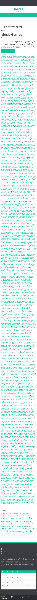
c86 (4, 107)
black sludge (17, 91)
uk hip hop (13, 480)
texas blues (4, 465)
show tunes (23, 429)
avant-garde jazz (20, 81)
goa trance (27, 269)
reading (8, 411)
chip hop (16, 122)
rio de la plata (31, 414)
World (22, 499)
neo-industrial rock (20, 357)
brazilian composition (15, 97)
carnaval (13, 112)
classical (21, 140)
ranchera (3, 409)
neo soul (7, 357)
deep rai (12, 207)
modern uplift (12, 349)
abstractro (3, 57)
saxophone (8, 423)
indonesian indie (19, 298)
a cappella (4, 56)
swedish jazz (7, 456)
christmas (30, 126)
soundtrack (32, 437)
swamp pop (30, 452)
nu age (19, 373)
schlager (13, 423)
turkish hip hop (10, 477)
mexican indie (12, 340)
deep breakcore (18, 170)
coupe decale (11, 153)
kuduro (12, 318)
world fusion (10, 500)
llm (27, 521)
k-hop (6, 316)
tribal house (16, 474)
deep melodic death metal (22, 195)
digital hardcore (21, 220)
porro (22, 390)
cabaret (8, 107)
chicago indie (19, 118)
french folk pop (15, 254)
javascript (17, 521)
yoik (5, 502)
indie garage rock (5, 294)
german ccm (26, 263)
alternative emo (8, 65)
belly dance (30, 88)
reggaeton (6, 412)
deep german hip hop (28, 184)
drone (9, 226)
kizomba (24, 317)
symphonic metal (9, 461)
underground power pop (19, 483)
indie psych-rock (20, 295)
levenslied (14, 323)
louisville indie (7, 326)
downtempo (4, 225)
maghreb (15, 327)
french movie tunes (15, 255)
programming (11, 526)
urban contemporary (14, 484)
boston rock (4, 96)
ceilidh (30, 112)
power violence (30, 396)
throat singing (21, 467)
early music (12, 230)
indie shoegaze (17, 296)
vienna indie (11, 489)
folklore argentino (8, 251)
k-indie (9, 316)
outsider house (29, 380)
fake (29, 244)
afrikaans (16, 60)
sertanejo (12, 426)
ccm (28, 112)
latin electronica (5, 321)
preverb (16, 398)
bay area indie (23, 87)
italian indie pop (13, 304)
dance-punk (10, 160)
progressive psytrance (16, 401)
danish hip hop (27, 160)
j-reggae (9, 308)
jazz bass (17, 311)
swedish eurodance (18, 453)
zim (26, 502)
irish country (19, 301)
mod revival (4, 346)
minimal (6, 343)
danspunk (15, 163)
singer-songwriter (5, 430)
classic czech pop (5, 131)
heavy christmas (29, 283)
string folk (16, 451)
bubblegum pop (15, 106)
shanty (9, 427)
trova (10, 475)
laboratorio (4, 320)
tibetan (27, 467)
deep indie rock (7, 191)
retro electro (4, 414)
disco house (12, 222)
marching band (15, 330)
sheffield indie (15, 427)
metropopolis (4, 340)
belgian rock (24, 88)
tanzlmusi (13, 462)
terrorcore (30, 464)
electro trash (15, 235)
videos (15, 531)
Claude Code (29, 516)
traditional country (5, 470)
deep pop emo (20, 203)
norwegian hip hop (27, 370)
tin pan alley (4, 468)
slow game (19, 434)
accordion (9, 57)
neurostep (9, 363)
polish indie (18, 386)
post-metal (20, 393)
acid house (15, 57)
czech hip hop (13, 159)
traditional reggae (30, 470)
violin (14, 495)
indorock (3, 299)
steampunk (32, 446)
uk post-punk (20, 480)
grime (17, 274)
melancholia (13, 333)
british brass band (8, 101)
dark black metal (29, 163)
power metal (10, 396)
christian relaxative (8, 126)
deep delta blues (5, 178)
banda (8, 84)
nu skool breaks (14, 374)
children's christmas (6, 119)
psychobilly (20, 405)
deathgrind (21, 167)
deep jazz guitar (14, 192)
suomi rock (11, 452)
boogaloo (7, 94)
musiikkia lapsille (8, 352)
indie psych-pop (11, 295)
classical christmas (28, 140)
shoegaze (17, 429)
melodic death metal (6, 335)
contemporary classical (14, 147)
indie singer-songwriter (27, 296)
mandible (28, 329)
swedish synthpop (5, 459)
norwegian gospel (18, 370)
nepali (7, 361)
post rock (20, 392)
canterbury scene (13, 110)
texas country (10, 465)
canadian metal (12, 109)
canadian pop (20, 109)
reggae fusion (27, 411)
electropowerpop (18, 238)
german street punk (28, 266)
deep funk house (12, 184)
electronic (23, 236)
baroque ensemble (10, 85)
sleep (22, 433)
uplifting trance (5, 484)
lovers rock (25, 326)
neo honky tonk (20, 355)
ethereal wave (8, 241)
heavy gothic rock (5, 285)
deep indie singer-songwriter (19, 191)
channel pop (23, 115)
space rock (21, 440)
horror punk (10, 288)
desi (21, 219)
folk (9, 250)
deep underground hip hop (14, 216)
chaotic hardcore (21, 116)
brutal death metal (10, 104)
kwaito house (28, 318)
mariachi (21, 330)
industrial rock (22, 299)
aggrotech (31, 60)
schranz (18, 423)
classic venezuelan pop (13, 140)
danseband (4, 163)
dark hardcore (23, 165)
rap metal (10, 409)
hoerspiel (29, 286)
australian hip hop (9, 79)
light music (3, 324)
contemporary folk (5, 148)
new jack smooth (8, 364)
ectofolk (13, 232)
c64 (2, 107)
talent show (4, 462)
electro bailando (5, 233)
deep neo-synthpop (30, 198)
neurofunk (3, 363)
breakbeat (21, 98)
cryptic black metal (14, 156)
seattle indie (28, 424)
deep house (9, 189)
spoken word (21, 446)
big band (21, 90)
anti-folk (14, 72)
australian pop (25, 79)
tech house (18, 462)
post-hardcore (14, 393)
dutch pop (30, 229)
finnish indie (7, 248)
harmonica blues (19, 282)
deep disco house (20, 178)
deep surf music (12, 211)
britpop (14, 103)
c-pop (33, 106)
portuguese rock (14, 392)
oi (15, 376)
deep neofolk (4, 200)
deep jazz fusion (5, 192)
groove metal (4, 276)
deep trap (19, 214)
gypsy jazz (3, 277)
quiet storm (14, 408)
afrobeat (20, 60)
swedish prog (14, 458)
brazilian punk (14, 98)
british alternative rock (25, 100)
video (8, 531)
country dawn (17, 151)
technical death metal (6, 464)
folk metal (20, 250)
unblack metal (4, 481)
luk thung (3, 327)
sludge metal (25, 434)
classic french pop (30, 132)
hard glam (8, 279)
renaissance (30, 412)
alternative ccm (16, 63)
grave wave (19, 273)
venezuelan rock (28, 487)
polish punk (4, 387)
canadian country (21, 107)
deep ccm (3, 172)
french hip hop (23, 254)
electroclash (12, 236)
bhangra (16, 90)
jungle (2, 316)
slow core (13, 434)
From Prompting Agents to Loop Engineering (12, 558)
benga (12, 90)
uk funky (3, 480)
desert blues (16, 219)
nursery (33, 374)
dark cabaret (4, 165)
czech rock (19, 159)
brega (2, 100)
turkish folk (4, 477)
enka (5, 239)
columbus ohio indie (22, 144)
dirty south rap (29, 220)
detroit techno (7, 220)
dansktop (9, 163)
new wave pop (29, 365)
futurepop (3, 260)
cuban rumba (23, 156)
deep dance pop (28, 175)
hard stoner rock (27, 279)
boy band (26, 96)
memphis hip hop (13, 338)
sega (32, 424)
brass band (32, 96)
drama (19, 225)
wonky (14, 499)
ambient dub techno (15, 69)
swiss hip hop (17, 459)
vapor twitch (25, 486)
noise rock (9, 368)
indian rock (14, 291)
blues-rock (18, 93)
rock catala (11, 415)
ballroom (3, 84)
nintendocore (15, 367)
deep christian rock (29, 172)
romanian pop (23, 417)
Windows (20, 531)
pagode (15, 382)
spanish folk (4, 442)
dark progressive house (15, 166)
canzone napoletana (29, 110)
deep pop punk (28, 203)
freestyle (3, 254)
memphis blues (5, 338)
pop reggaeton (7, 390)
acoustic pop (12, 59)
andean (19, 71)
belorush (3, 90)
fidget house (23, 245)
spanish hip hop (11, 442)
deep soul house (13, 208)
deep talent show (28, 213)
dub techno (14, 228)
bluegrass (9, 93)
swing (12, 459)
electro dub (13, 233)
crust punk (7, 156)
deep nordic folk (31, 200)
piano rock (10, 385)
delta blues (18, 217)
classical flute (4, 141)
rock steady (4, 417)
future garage (29, 258)
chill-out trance (8, 120)
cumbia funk (4, 157)
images (7, 521)
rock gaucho (26, 415)
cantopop (20, 110)
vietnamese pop (18, 489)
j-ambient (30, 305)
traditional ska (4, 473)
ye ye (2, 502)
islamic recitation (12, 302)
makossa (28, 327)
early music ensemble (20, 230)
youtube (28, 531)
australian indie (18, 79)
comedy (30, 144)
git (28, 518)
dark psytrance (25, 166)
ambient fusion (24, 69)
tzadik (29, 478)
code (2, 518)
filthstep (3, 247)
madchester (9, 327)
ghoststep (17, 267)
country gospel (24, 151)
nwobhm (3, 376)
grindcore (21, 274)
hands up (14, 277)
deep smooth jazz (31, 207)
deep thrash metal (11, 214)
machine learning (5, 524)
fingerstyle (8, 247)
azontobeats (8, 82)
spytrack (27, 446)
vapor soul (19, 486)
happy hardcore (21, 277)
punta (31, 407)
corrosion (16, 150)
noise (28, 367)
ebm (9, 232)
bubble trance (27, 104)
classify (19, 143)
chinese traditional (9, 122)
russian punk (7, 421)
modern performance (25, 348)
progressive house (30, 399)
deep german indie (6, 185)
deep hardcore (13, 188)
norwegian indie (5, 371)
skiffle (2, 431)
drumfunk (6, 228)
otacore (3, 380)
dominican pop (5, 223)
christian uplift (24, 126)
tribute (21, 474)
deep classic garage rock (7, 173)
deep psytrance (24, 206)
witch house (9, 499)
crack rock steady (5, 154)
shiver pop (11, 429)
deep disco (13, 178)
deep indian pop (17, 189)
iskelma (6, 302)
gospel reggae (20, 270)
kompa (3, 318)
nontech (4, 54)
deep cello (9, 172)
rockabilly (16, 417)
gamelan (25, 260)
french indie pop (31, 254)
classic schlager (5, 138)
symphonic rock (17, 461)
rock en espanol (18, 415)
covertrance (23, 153)
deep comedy (27, 173)
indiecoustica (4, 298)
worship (24, 500)
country (28, 150)
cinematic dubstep (15, 128)
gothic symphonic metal (10, 273)
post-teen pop (17, 395)
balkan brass (29, 82)
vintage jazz (8, 492)
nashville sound (21, 354)
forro (29, 251)
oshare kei (25, 379)
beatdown (3, 88)
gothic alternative (29, 270)
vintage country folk (10, 490)
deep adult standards (6, 169)
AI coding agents (12, 513)
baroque (3, 85)
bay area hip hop (15, 87)
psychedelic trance (8, 405)
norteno (27, 368)
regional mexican (14, 412)
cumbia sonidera (18, 157)
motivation (4, 351)
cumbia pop (11, 157)
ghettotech (11, 267)
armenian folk (7, 75)
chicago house (12, 118)
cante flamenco (5, 110)
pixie (2, 386)
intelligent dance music (9, 301)
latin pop (29, 321)
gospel (8, 270)
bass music (25, 85)
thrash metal (4, 467)
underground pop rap (6, 483)
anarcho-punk (13, 71)
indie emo (12, 292)
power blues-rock (26, 395)
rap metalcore (17, 409)
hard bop (3, 279)
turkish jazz (17, 477)
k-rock (16, 316)
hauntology (4, 283)
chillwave (19, 120)
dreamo (29, 225)
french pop (23, 255)
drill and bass (4, 226)
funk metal (3, 258)
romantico (8, 418)
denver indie (31, 217)
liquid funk (12, 324)
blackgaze (29, 91)
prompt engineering (23, 526)
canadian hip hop (30, 107)
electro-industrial (22, 235)
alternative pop (24, 66)
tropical (30, 474)
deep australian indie (25, 169)
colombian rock (13, 144)
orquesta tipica (9, 379)
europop (33, 241)
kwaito (22, 318)
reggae (21, 411)
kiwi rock (19, 317)
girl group (22, 267)
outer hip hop (9, 380)
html (3, 521)
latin (11, 320)
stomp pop (7, 449)
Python (33, 526)
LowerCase (31, 326)
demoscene (24, 217)
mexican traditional (6, 342)
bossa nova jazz (29, 94)
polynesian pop (22, 387)
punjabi (6, 407)
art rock (13, 75)
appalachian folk (28, 72)
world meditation (17, 500)
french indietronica (5, 255)
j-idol (9, 307)
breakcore (26, 98)
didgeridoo (14, 220)
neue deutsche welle (30, 361)
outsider (23, 380)
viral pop (18, 495)
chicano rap (32, 118)
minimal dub (12, 343)
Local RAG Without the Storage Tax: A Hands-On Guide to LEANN (17, 559)
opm (13, 377)
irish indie (29, 301)
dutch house (25, 229)
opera (2, 377)
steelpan (3, 448)
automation (10, 515)
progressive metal (5, 401)
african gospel (27, 59)
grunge (17, 276)
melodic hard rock (16, 335)
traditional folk (14, 470)
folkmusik (15, 251)
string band (10, 451)
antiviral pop (20, 72)
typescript (3, 531)
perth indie (23, 383)
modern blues (11, 346)
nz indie (12, 376)
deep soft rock (4, 208)
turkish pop (24, 477)
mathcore (19, 332)
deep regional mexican (20, 207)
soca (12, 436)
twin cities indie (24, 478)
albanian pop (4, 62)
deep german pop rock (26, 185)
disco (7, 222)
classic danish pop (14, 131)
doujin (28, 223)
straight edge (27, 449)
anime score (28, 71)
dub (10, 228)
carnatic (8, 112)
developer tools (20, 518)
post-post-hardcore (29, 393)
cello (34, 112)
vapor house (7, 486)
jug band (16, 314)
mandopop (4, 330)
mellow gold (29, 333)
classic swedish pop (24, 138)
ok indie (18, 376)
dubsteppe (4, 229)
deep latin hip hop (21, 194)
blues (14, 93)
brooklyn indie (31, 103)
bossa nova (21, 94)
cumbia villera (26, 157)
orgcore (3, 379)
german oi (20, 264)
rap (7, 409)
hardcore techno (5, 282)
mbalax (23, 332)
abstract (10, 56)
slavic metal (7, 433)
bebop (11, 88)
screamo (7, 424)
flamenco (31, 248)
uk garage (8, 480)
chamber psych (15, 115)
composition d (26, 145)
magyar (19, 327)
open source (28, 524)
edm (22, 232)
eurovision (8, 242)
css (6, 518)
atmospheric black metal (28, 75)
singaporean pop (30, 429)
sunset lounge (4, 452)
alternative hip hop (28, 65)
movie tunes (15, 351)
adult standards (19, 59)
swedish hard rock (28, 453)
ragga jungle (23, 408)
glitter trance (21, 269)
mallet (12, 329)
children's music (15, 119)
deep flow (25, 181)
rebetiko (13, 411)
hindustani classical (19, 285)
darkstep (3, 167)
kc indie (30, 316)
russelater (3, 420)
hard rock (20, 279)
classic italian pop (24, 134)
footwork (25, 251)
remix (25, 412)
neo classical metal (11, 355)
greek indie (4, 274)
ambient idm (31, 69)
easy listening (4, 232)
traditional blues (17, 468)
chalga (28, 113)
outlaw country (16, 380)
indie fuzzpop (31, 292)
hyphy (18, 289)
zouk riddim (7, 503)
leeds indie (8, 323)
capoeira (3, 112)
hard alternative (30, 277)
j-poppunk (24, 307)
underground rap (29, 483)
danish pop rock (20, 162)
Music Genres (11, 34)
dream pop (24, 225)
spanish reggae (21, 445)
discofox (24, 222)
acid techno (26, 57)
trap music (31, 473)
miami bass (14, 342)
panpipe (27, 382)
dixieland (29, 222)
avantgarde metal (29, 81)
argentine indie (17, 74)
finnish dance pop (15, 247)
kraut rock (7, 318)
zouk (2, 503)
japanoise (9, 311)
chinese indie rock (26, 120)
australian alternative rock (12, 78)
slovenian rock (7, 434)
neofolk (3, 361)
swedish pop (32, 456)
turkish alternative (21, 475)
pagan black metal (8, 382)
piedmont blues (17, 385)
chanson (28, 115)
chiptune (21, 122)
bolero (3, 94)
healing (14, 283)
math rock (13, 332)
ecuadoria (18, 232)
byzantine (29, 106)
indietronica (11, 298)
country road (32, 151)
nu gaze (33, 373)
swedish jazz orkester (16, 456)
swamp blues (23, 452)
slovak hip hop (27, 433)
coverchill (17, 153)
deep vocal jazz (11, 217)
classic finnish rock (20, 132)
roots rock (21, 418)
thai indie (16, 465)
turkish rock (30, 477)
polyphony (28, 387)
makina (23, 327)
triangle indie (10, 474)
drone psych (27, 226)
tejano (22, 464)
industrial (8, 299)
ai (1, 513)
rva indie (19, 421)
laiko (8, 320)
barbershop (17, 84)
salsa (23, 421)
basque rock (19, 85)
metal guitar (23, 339)
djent (32, 222)
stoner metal (14, 449)
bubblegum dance (5, 106)
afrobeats (25, 60)
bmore (32, 93)
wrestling (29, 500)
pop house (24, 389)
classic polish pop (24, 135)
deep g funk (19, 184)
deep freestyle (15, 182)
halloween (9, 277)
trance (26, 473)
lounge (13, 326)
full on (16, 257)
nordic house (21, 368)
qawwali (3, 408)
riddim (25, 414)
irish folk (24, 301)
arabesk (11, 74)
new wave (23, 365)
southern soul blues (13, 440)
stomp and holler (23, 448)
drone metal (21, 226)
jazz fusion (13, 313)
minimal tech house (10, 345)
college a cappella (25, 143)
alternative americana (6, 63)
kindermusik (11, 317)
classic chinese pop (16, 129)
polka (16, 387)
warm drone (22, 496)
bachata (14, 82)
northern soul (10, 370)
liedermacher (27, 323)
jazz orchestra (25, 313)
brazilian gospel (25, 97)
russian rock (14, 421)
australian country (23, 78)
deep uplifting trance (26, 216)
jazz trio (32, 313)
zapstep (16, 502)
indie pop (17, 294)
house (20, 288)
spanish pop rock (5, 445)
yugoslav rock (10, 502)
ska (15, 430)
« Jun (2, 592)
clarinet (22, 128)
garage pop (4, 261)
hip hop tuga (10, 286)
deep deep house (19, 176)
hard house (15, 279)
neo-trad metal (12, 360)
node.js (18, 524)
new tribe (18, 365)
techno (14, 464)
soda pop (16, 436)
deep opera (21, 201)
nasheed (14, 354)
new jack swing (16, 364)
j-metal (16, 307)
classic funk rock (5, 134)
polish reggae (10, 387)
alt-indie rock (27, 62)
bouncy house (15, 96)
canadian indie (4, 109)
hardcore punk (27, 280)
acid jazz (20, 57)
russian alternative (11, 420)
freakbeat (17, 252)
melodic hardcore (25, 335)
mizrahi (32, 345)
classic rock (13, 137)
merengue (28, 338)
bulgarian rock (22, 106)
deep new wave (23, 200)
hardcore (3, 280)
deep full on (22, 182)
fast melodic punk (15, 245)
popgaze (18, 390)
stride (5, 451)
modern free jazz (15, 348)
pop (33, 387)
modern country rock (29, 346)
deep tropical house (27, 214)
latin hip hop (13, 321)
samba (3, 423)
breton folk (7, 100)
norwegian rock (13, 373)
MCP (11, 524)
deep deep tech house (29, 176)
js (23, 521)
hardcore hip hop (19, 280)
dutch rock (3, 230)
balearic (24, 82)
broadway (18, 103)
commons (14, 145)
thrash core (30, 465)
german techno (5, 267)
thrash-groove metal (13, 467)
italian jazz (19, 304)
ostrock (30, 379)
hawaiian (9, 283)
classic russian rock (30, 137)
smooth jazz (32, 434)
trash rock (3, 474)
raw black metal (29, 409)
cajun (11, 107)
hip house (16, 286)
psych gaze (13, 404)
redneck (17, 411)
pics (34, 524)
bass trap (31, 85)
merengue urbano (5, 339)
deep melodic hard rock (17, 197)
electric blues (27, 232)
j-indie (12, 307)
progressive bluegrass (6, 399)
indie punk (26, 295)
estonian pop (26, 239)
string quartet (22, 451)
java (10, 521)
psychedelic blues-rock (22, 404)
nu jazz (3, 374)
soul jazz (27, 437)
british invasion (7, 103)
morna (29, 349)
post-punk (3, 395)
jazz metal (19, 313)
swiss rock (23, 459)
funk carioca (31, 257)
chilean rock (23, 119)
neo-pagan (28, 357)
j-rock (13, 308)
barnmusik (29, 84)
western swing (26, 498)
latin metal (23, 321)
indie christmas (30, 291)
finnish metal (19, 248)
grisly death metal (29, 274)
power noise (17, 396)
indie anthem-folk (22, 291)
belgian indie (17, 88)
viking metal (25, 489)
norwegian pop (30, 371)
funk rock (9, 258)
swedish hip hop (5, 455)
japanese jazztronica (6, 310)
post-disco (26, 392)
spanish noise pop (23, 443)
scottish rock (29, 423)
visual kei (23, 495)
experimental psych (10, 244)
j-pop (20, 307)
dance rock (4, 160)
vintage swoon (27, 493)
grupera (28, 276)
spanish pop (32, 443)
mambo (17, 329)
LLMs (30, 521)
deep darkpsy (10, 176)
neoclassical (31, 360)
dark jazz (29, 165)
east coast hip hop (30, 230)
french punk (30, 255)
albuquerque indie (18, 62)
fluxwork (6, 250)
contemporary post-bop (27, 148)
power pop (23, 396)
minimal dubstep (19, 343)
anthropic (25, 513)
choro (29, 122)
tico (30, 467)
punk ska (27, 407)
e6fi (8, 230)
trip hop (26, 474)
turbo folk (14, 475)
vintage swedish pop (11, 493)
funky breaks (15, 258)
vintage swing (20, 493)
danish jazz (7, 162)
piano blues (4, 385)
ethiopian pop (20, 241)
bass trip (3, 87)
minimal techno (19, 345)
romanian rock (30, 417)
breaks (31, 98)
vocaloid (6, 496)
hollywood (3, 288)
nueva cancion (27, 374)
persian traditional (15, 383)
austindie (3, 78)
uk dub (33, 478)
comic (9, 145)
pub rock (26, 405)
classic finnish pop (11, 132)
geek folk (15, 263)
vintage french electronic (22, 490)
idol (28, 289)
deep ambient (15, 169)
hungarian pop (5, 289)
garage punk (18, 261)
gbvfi (11, 263)
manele (9, 330)
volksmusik (16, 496)
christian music (26, 125)
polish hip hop (11, 386)
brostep (3, 104)
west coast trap (18, 498)
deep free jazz (8, 182)
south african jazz (5, 439)
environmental (15, 239)
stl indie (8, 448)
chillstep (15, 120)
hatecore (29, 282)
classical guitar (11, 141)
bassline (8, 87)
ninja (10, 367)
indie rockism (10, 296)
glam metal (28, 267)
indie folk (25, 292)
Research (3, 528)
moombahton (24, 349)
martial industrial (28, 330)
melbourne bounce (21, 333)
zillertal (23, 502)
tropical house (4, 475)
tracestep (10, 468)
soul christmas (21, 437)
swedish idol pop (14, 455)
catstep (17, 112)
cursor (8, 518)
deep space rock (18, 210)
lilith (8, 324)
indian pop (8, 291)
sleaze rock (17, 433)
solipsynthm (27, 436)
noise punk (4, 368)
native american (29, 354)
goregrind (3, 270)
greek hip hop (25, 273)
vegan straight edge (6, 487)
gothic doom (13, 272)
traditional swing (21, 473)
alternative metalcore (15, 66)
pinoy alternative (26, 385)
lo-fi (30, 324)
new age (14, 363)
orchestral (21, 377)
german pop (27, 264)
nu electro (28, 373)
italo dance (24, 305)
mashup (3, 332)
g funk (8, 260)
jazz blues (22, 311)
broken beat (25, 103)
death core (9, 167)
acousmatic (32, 57)
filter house (32, 245)
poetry (5, 386)
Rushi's (18, 8)
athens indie (18, 75)
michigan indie (20, 342)
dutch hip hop (17, 229)
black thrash (23, 91)
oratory (16, 377)
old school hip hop (25, 376)
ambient (8, 69)
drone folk (14, 226)
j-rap (5, 308)
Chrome (19, 515)
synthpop (24, 461)
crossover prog (21, 154)
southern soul (4, 440)
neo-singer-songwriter (29, 358)
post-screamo (10, 395)
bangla (11, 84)
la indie (33, 318)
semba (3, 426)
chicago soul (26, 118)
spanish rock (28, 445)
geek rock (20, 263)
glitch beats (10, 269)
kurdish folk (17, 318)
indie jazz (12, 294)
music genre (24, 351)
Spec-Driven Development (28, 528)
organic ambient (28, 377)
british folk (26, 101)
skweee (21, 431)
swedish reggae (29, 458)
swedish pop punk (5, 458)
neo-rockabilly (19, 358)
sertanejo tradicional (20, 426)
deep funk (28, 182)
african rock (10, 60)
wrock (32, 500)
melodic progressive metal (24, 336)
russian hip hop (26, 420)
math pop (8, 332)
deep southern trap (8, 210)
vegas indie (14, 487)
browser (15, 515)
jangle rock (28, 308)
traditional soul (12, 473)
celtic (2, 113)
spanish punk (13, 445)
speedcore (14, 446)
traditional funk (22, 470)
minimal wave (26, 345)
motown (9, 351)
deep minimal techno (12, 198)
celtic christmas (8, 113)
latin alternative (16, 320)
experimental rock (20, 244)
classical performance (29, 141)
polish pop (30, 386)
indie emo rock (19, 292)
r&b (19, 408)
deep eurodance (11, 181)
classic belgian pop (6, 129)
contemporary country (26, 147)
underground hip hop (14, 481)
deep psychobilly (15, 206)
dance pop (31, 159)
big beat (26, 90)
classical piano (13, 143)
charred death (29, 116)
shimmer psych (5, 429)
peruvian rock (29, 383)
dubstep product (27, 228)
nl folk (20, 367)
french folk (8, 254)
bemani (8, 90)
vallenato (25, 484)
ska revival (23, 430)
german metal (14, 264)
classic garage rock (14, 134)
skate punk (29, 430)
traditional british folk (26, 468)
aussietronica (28, 76)
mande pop (22, 329)
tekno (26, 464)
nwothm (8, 376)
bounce (9, 96)
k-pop (13, 316)
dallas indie (25, 159)
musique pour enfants (27, 352)
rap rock (23, 409)
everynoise (14, 242)
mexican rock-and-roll (21, 340)
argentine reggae (25, 74)
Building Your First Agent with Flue (10, 561)
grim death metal (11, 274)
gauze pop (6, 263)
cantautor (32, 109)
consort (6, 147)
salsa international (29, 421)
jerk (2, 314)
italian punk (19, 305)
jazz (13, 311)
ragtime (28, 408)
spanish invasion (5, 443)
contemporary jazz (15, 148)
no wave (24, 367)
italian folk (31, 302)
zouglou (33, 502)
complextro (20, 145)
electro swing (8, 235)
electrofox (17, 236)
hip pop (21, 286)
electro (32, 232)
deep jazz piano (22, 192)
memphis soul (21, 338)
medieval (28, 332)
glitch (5, 269)
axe (34, 81)
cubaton (29, 156)
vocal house (29, 495)
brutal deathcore (19, 104)
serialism (7, 426)
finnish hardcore (25, 247)
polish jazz (24, 386)
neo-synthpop (4, 360)
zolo (29, 502)
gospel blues (14, 270)
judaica (11, 314)
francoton (7, 252)
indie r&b (32, 295)
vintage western (8, 495)
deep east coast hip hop (26, 179)
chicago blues (4, 118)
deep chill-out (21, 172)
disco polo (18, 222)
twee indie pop (11, 478)
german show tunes (18, 266)
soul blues (14, 437)
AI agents (5, 513)
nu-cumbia (20, 374)
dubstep (20, 228)
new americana (28, 363)
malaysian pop (7, 329)
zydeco (12, 503)
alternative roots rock (27, 68)
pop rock (13, 390)
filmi (28, 245)
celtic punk (14, 113)
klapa (28, 317)
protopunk (7, 404)
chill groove (29, 119)
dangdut (21, 160)
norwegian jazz (13, 371)
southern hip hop (23, 439)
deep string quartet (27, 210)
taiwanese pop (30, 461)
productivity (4, 526)
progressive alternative (23, 398)
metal (18, 339)
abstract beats (16, 56)
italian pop (25, 304)
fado (26, 244)
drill (33, 225)
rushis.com (8, 597)
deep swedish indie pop (23, 211)
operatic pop (8, 377)
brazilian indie (7, 98)
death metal (15, 167)
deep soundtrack (22, 208)
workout (19, 499)
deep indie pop (25, 189)
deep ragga (7, 207)
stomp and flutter (14, 448)
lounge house (19, 326)
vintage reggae (15, 492)
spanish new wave (14, 443)
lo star (26, 324)
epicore (21, 239)
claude (23, 515)
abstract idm (32, 56)
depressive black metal (7, 219)
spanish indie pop (20, 442)
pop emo (11, 389)
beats (8, 88)
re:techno (3, 411)
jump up (26, 314)
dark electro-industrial (13, 165)
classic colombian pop (26, 129)
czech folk (7, 159)
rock (7, 415)
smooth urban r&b (5, 436)
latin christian (24, 320)
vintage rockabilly (23, 492)
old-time (32, 376)
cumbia (33, 156)
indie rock (3, 296)
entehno (9, 239)
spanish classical (29, 440)
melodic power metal (12, 336)
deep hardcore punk (23, 188)
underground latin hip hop (26, 481)
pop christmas (4, 389)
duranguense (10, 229)
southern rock (31, 439)
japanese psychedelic (17, 310)
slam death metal (27, 431)
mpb (19, 351)
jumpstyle (31, 314)
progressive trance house (17, 402)
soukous (7, 437)
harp (25, 282)
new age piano (20, 363)
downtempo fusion (12, 225)
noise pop (32, 367)
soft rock (21, 436)
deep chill (14, 172)
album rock (11, 62)
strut (27, 451)
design (12, 518)
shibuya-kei (22, 427)
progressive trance (5, 402)
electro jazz (26, 233)
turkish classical (30, 475)
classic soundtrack (13, 138)
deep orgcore (4, 203)
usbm (21, 484)
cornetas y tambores (9, 150)
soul (10, 437)
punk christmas (20, 407)
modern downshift (5, 348)
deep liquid (4, 195)
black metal (10, 91)
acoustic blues (4, 59)
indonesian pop (27, 298)
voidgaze (10, 496)
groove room (11, 276)
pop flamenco (17, 389)
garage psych (11, 261)
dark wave (31, 166)
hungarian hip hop (27, 288)
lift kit (32, 323)
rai (31, 408)
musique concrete (17, 352)
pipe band (32, 385)
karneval (25, 316)
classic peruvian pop (14, 135)
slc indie (12, 433)
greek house (32, 273)
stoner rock (20, 449)
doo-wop (11, 223)
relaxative (20, 412)
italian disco (26, 302)
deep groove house (25, 187)
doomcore (23, 223)
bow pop (21, 96)
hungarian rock (12, 289)
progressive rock (26, 401)
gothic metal (20, 272)
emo (31, 238)
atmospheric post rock (6, 76)
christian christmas (13, 123)
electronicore (10, 238)
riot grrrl (3, 415)
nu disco (24, 373)
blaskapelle (4, 93)
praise (11, 398)
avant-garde (12, 81)
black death (4, 91)
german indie (7, 264)
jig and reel (6, 314)
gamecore (20, 260)
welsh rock (28, 496)
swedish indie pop (23, 455)
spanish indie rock (29, 442)
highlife (12, 285)
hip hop (26, 285)
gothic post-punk (28, 272)
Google (32, 518)
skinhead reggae (15, 431)
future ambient (22, 258)
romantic (3, 418)
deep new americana (13, 200)
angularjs (19, 513)
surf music (17, 452)
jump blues (21, 314)
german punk (9, 266)
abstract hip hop (24, 56)
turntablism (4, 478)
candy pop (27, 109)
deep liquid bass (11, 195)
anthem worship (8, 72)
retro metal (11, 414)
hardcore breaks (10, 280)
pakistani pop (21, 382)
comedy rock (4, 145)
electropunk (26, 238)
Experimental (24, 242)
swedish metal (25, 456)
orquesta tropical (18, 379)
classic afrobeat (28, 128)
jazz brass (27, 311)
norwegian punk (5, 373)
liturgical (23, 324)
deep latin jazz (29, 194)
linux (25, 521)
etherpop (14, 241)
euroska (3, 242)
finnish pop (25, 248)
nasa (15, 524)
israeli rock (19, 302)
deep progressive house (24, 204)
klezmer (32, 317)
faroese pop (7, 245)
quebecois (8, 408)
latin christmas (31, 320)
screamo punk (13, 424)
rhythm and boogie (18, 414)
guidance (32, 276)
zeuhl (19, 502)
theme (25, 465)
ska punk (19, 430)
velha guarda (20, 487)
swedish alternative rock (7, 453)
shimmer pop (28, 427)
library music (20, 323)
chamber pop (7, 115)
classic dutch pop (24, 131)
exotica (19, 242)
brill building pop (15, 100)
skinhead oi (7, 431)
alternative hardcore (18, 65)
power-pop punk (5, 398)
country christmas (8, 151)
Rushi (7, 38)
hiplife (24, 286)
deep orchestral (29, 201)
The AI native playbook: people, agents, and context (14, 562)
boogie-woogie (14, 94)
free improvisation (24, 252)
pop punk (29, 389)
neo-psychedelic (12, 358)
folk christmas (14, 250)
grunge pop (22, 276)
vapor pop (13, 486)
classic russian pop (20, 137)
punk (9, 407)
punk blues (13, 407)
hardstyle (12, 282)
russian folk (19, 420)
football (20, 251)
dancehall (16, 160)
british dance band (18, 101)
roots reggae (15, 418)
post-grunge (7, 393)
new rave (6, 365)
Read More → (8, 51)
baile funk (18, 82)
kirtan (15, 317)
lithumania (17, 324)
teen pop (18, 464)
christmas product (5, 128)
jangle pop (22, 308)
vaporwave (31, 486)
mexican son (30, 340)
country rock (4, 153)
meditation (6, 333)
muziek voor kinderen (6, 354)
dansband (27, 162)
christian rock (17, 126)
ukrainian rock (27, 480)
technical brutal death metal (28, 462)
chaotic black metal (11, 116)
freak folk (12, 252)
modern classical (19, 346)
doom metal (17, 223)
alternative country (24, 63)
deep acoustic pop (29, 167)
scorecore (22, 423)
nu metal (7, 374)
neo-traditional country (22, 360)
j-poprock (29, 307)
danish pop (13, 162)
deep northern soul (13, 201)
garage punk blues (25, 261)
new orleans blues (24, 364)
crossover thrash (29, 154)
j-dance (6, 307)
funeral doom (21, 257)
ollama (21, 524)
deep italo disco (30, 191)
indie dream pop (5, 292)
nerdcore (11, 361)
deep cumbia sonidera (18, 175)
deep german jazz (15, 185)
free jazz (32, 252)
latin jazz (18, 321)
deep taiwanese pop (18, 213)
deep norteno (4, 201)
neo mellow (28, 355)
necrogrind (4, 355)
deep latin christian (11, 194)
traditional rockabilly (17, 471)
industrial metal (15, 299)
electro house (19, 233)
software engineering (14, 528)
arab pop (6, 74)
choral (25, 122)
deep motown (21, 198)
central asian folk (22, 113)
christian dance (22, 123)
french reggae (4, 257)
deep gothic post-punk (13, 187)
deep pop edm (12, 203)
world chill (27, 499)
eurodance (27, 241)
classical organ (19, 141)
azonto (3, 82)
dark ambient (21, 163)
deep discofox (28, 178)
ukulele (33, 480)
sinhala (12, 430)
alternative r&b (10, 68)
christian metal (18, 125)
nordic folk (15, 368)
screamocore (21, 424)
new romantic (12, 365)
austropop (6, 81)
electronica (4, 238)
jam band (17, 308)
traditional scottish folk (28, 471)
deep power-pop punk (11, 204)
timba (33, 467)
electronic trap (29, 236)
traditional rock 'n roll (6, 471)
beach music (30, 87)
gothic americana (5, 272)
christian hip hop (10, 125)
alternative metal (5, 66)
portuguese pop (5, 392)
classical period (5, 143)
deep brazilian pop (9, 170)
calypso (15, 107)
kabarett (21, 316)
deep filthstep (19, 181)
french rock (11, 257)
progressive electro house (19, 399)
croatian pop (13, 154)
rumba (29, 418)
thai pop (21, 465)
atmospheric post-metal (19, 76)
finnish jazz (12, 248)
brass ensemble (5, 97)
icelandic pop (23, 289)
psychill (15, 405)
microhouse (28, 342)
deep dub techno (15, 179)
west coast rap (10, 498)
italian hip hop (4, 304)
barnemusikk (23, 84)
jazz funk (9, 313)
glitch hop (15, 269)
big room (30, 90)
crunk (2, 156)
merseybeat (14, 339)
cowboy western (31, 153)
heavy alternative (20, 283)
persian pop (7, 383)
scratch (3, 424)
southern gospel (14, 439)
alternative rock (18, 68)
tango (8, 462)
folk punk (25, 250)
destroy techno (26, 219)
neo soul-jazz (12, 357)
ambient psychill (5, 71)
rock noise (31, 415)
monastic (18, 349)
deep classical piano (19, 173)
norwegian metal (21, 371)
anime (22, 71)
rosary (25, 418)
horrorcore (16, 288)
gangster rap (31, 260)
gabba (11, 260)
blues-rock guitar (26, 93)
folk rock (30, 250)
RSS (4, 551)
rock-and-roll (10, 417)
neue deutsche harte (19, 361)
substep (31, 451)
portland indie (28, 390)
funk (26, 257)
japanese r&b (26, 310)
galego (15, 260)
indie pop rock (24, 294)
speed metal (8, 446)
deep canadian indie (28, 170)
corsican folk (23, 150)
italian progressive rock (9, 305)
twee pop (17, 478)
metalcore (29, 339)
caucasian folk (22, 112)
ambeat (3, 69)
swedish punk (21, 458)
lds (4, 323)
